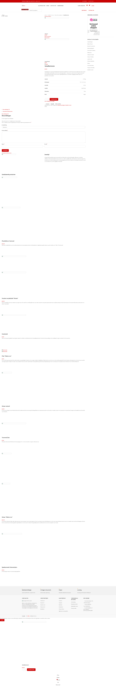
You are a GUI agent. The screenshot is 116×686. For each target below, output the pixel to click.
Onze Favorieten (90, 65)
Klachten (60, 604)
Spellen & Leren (90, 69)
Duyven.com (91, 10)
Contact (60, 600)
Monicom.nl (42, 607)
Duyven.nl (42, 602)
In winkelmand (31, 669)
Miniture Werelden (90, 61)
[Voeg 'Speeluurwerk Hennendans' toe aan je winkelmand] (3, 577)
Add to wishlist (3, 574)
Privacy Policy (61, 609)
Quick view (3, 580)
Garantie (60, 602)
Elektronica (89, 52)
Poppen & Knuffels (90, 67)
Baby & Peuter (90, 44)
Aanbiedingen (90, 41)
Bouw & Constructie (91, 46)
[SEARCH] (40, 10)
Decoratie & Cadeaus (91, 50)
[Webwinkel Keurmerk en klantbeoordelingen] (93, 26)
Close (3, 15)
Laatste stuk (89, 59)
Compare (23, 672)
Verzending (73, 602)
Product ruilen (73, 608)
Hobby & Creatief (90, 54)
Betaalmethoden (74, 604)
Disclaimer (61, 607)
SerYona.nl (84, 10)
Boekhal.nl (42, 609)
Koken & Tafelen (90, 56)
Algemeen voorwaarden (63, 611)
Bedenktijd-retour (74, 606)
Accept (2, 620)
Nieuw (88, 63)
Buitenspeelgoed (90, 48)
